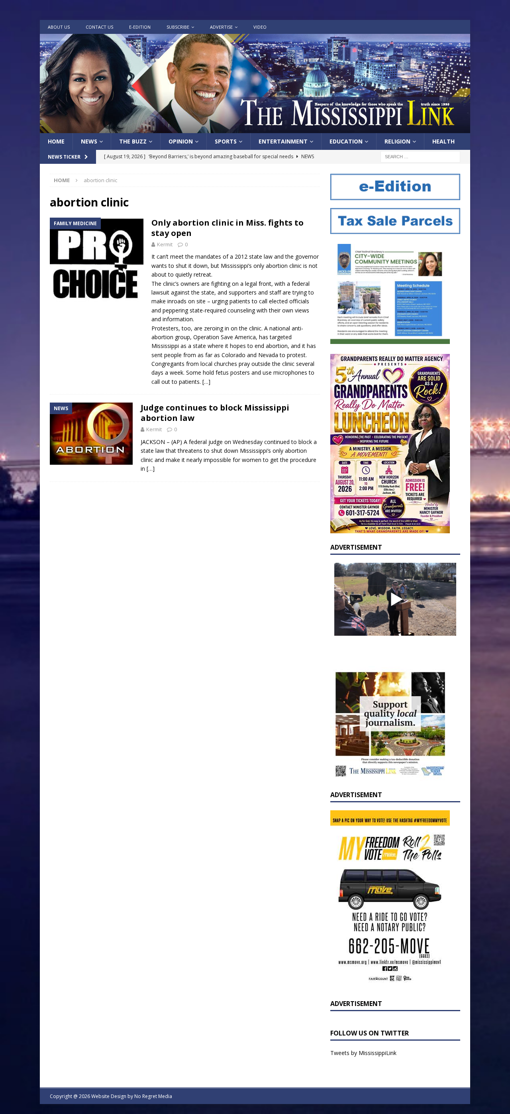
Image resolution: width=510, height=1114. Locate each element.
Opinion (181, 141)
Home (56, 141)
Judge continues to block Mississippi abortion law (215, 412)
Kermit (165, 244)
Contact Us (99, 27)
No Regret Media (153, 1096)
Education (346, 141)
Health (443, 141)
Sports (226, 141)
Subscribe (178, 27)
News (89, 141)
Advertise (221, 27)
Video (260, 27)
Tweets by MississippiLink (363, 1053)
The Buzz (133, 141)
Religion (397, 141)
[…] (206, 381)
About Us (59, 27)
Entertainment (283, 141)
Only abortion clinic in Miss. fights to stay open (227, 227)
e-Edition (140, 27)
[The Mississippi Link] (255, 128)
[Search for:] (420, 156)
